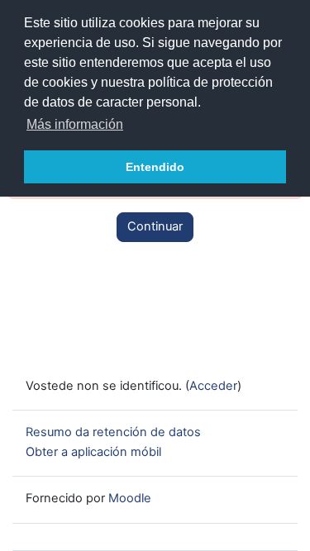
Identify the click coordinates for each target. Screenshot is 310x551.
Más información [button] (74, 124)
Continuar (155, 226)
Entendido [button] (155, 166)
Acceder (213, 385)
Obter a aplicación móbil (93, 451)
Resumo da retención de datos (113, 432)
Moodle (129, 498)
